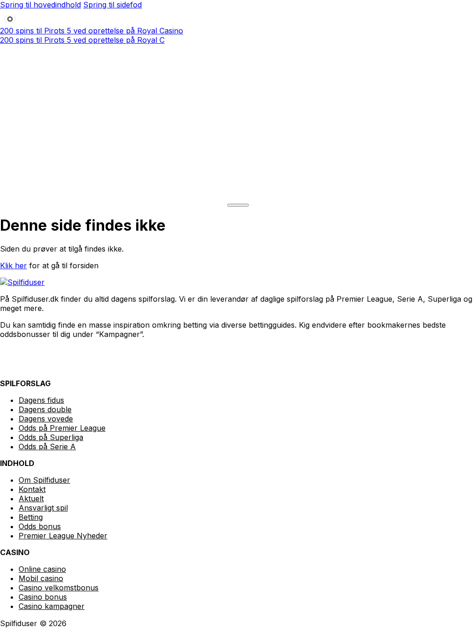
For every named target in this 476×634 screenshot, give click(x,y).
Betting (31, 517)
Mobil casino (41, 578)
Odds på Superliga (51, 437)
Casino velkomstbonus (59, 587)
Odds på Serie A (47, 446)
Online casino (42, 569)
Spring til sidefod (112, 4)
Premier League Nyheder (63, 535)
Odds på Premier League (62, 428)
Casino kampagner (52, 606)
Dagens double (45, 409)
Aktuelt (31, 498)
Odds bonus (40, 526)
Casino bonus (43, 597)
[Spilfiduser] (238, 125)
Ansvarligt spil (43, 507)
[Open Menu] (238, 205)
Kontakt (32, 489)
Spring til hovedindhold (40, 4)
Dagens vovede (46, 418)
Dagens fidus (41, 400)
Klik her (13, 265)
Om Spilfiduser (44, 480)
